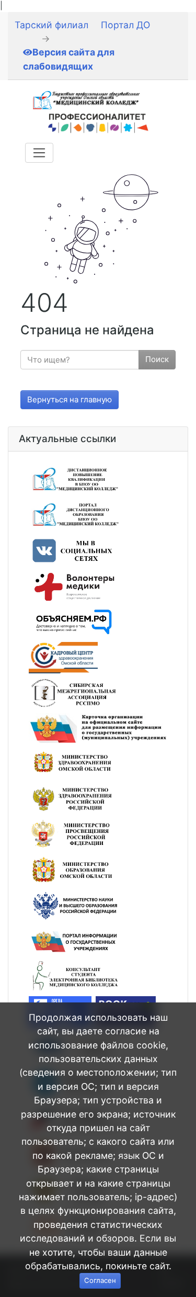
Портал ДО (125, 24)
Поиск (157, 359)
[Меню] (39, 153)
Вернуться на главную (69, 399)
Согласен (100, 1280)
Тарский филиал (51, 24)
